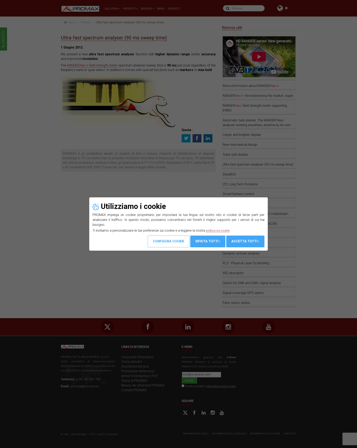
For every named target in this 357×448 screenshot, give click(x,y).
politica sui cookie (219, 230)
